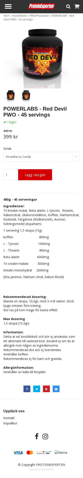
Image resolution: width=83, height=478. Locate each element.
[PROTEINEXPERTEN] (41, 6)
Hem (7, 15)
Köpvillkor (10, 423)
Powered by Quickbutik (41, 469)
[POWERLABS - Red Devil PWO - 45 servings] (41, 56)
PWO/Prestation (39, 15)
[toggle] (10, 7)
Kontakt (9, 418)
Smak (7, 148)
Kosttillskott (20, 15)
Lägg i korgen (35, 175)
